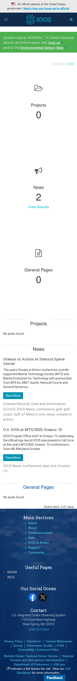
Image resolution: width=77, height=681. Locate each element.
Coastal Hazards (16, 404)
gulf (59, 409)
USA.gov (59, 664)
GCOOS (9, 409)
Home (58, 63)
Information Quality (40, 645)
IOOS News (26, 409)
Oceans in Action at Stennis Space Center (34, 361)
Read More (13, 395)
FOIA (60, 645)
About (32, 528)
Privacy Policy (13, 641)
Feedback (55, 677)
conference (45, 409)
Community (36, 552)
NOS (11, 577)
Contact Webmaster (58, 641)
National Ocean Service (42, 656)
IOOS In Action (38, 543)
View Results (38, 207)
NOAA (12, 572)
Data (31, 538)
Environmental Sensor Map (42, 48)
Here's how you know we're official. (46, 8)
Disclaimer (34, 641)
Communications (40, 533)
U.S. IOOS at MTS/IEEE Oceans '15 (32, 429)
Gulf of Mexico (25, 414)
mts (42, 414)
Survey (18, 645)
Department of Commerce (31, 664)
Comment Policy (48, 649)
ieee (45, 466)
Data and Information (48, 404)
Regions (34, 548)
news (50, 414)
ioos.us (54, 42)
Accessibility (26, 649)
